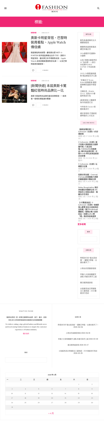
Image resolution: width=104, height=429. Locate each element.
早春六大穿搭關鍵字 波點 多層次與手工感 (88, 275)
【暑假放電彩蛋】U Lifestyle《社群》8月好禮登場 (88, 131)
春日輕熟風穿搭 (86, 282)
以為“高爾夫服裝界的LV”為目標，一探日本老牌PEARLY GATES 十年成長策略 (88, 64)
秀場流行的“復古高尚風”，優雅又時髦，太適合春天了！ (88, 260)
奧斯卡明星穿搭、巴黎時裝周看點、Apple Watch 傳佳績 (49, 42)
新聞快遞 (33, 32)
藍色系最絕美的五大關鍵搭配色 (88, 41)
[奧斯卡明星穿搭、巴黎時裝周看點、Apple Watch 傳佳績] (14, 52)
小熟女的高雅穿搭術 (88, 268)
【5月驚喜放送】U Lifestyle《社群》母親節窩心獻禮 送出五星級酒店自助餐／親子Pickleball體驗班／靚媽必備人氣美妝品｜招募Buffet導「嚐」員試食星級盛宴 (88, 209)
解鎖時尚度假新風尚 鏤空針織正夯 (88, 48)
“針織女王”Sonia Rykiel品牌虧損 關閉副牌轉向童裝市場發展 (88, 83)
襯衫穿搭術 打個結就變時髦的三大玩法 (88, 114)
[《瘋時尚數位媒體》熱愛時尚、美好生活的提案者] (52, 8)
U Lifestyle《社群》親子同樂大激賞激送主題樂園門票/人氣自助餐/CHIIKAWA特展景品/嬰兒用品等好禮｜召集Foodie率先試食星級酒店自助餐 (88, 149)
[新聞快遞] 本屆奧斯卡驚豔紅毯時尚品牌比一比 (48, 87)
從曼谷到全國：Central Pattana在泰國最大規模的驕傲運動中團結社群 (88, 176)
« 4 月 (51, 413)
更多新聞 (82, 224)
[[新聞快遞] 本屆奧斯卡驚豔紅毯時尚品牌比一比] (14, 94)
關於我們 (26, 334)
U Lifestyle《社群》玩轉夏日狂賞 (87, 165)
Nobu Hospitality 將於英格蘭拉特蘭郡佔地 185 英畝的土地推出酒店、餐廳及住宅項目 (88, 190)
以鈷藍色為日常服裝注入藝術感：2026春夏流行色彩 (88, 290)
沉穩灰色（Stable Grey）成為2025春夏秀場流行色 (87, 93)
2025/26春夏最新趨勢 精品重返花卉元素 (88, 74)
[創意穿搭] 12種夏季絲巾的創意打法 (88, 101)
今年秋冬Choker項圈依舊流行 (88, 108)
